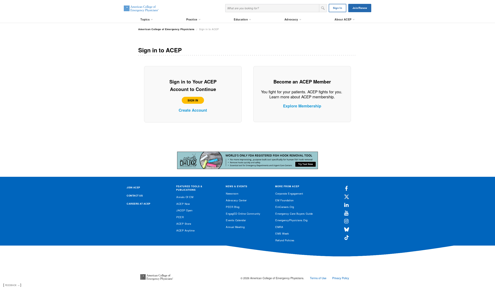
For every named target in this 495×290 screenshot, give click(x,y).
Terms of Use (318, 278)
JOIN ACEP (133, 187)
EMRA (279, 227)
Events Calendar (236, 220)
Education (241, 19)
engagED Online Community (243, 213)
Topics (145, 19)
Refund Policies (284, 240)
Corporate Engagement (289, 193)
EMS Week (282, 233)
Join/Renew (359, 8)
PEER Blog (233, 207)
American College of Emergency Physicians (166, 29)
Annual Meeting (235, 227)
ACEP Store (183, 223)
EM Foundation (284, 200)
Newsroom (232, 193)
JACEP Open (184, 210)
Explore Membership (302, 106)
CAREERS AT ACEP (138, 203)
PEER (180, 217)
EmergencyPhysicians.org (291, 220)
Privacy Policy (340, 278)
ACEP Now (183, 204)
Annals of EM (184, 197)
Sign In (337, 8)
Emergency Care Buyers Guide (294, 213)
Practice (192, 19)
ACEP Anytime (185, 230)
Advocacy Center (236, 200)
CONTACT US (135, 195)
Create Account (193, 110)
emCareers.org (284, 207)
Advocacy (291, 19)
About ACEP (343, 19)
